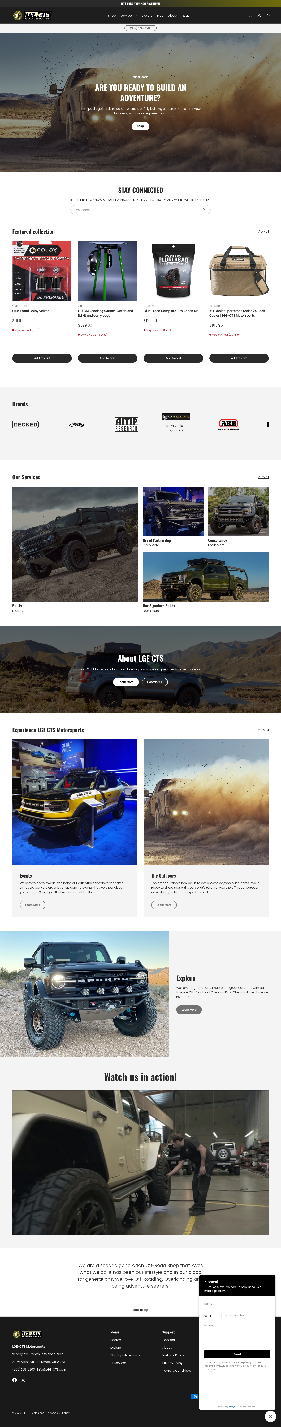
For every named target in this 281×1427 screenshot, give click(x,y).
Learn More (126, 682)
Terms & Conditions (177, 1370)
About (172, 15)
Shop (112, 15)
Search (115, 1340)
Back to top (140, 1310)
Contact (168, 1340)
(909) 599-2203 (140, 28)
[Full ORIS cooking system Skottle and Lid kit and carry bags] (108, 271)
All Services (118, 1363)
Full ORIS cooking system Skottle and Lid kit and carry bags (105, 313)
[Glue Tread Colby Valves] (42, 271)
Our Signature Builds (125, 1355)
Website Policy (173, 1355)
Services (126, 15)
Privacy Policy (172, 1363)
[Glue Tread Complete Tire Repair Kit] (173, 271)
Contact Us (154, 682)
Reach (187, 15)
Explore (147, 15)
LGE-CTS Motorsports (34, 1413)
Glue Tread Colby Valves (30, 311)
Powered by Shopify (58, 1413)
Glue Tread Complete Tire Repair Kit (171, 311)
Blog (160, 15)
